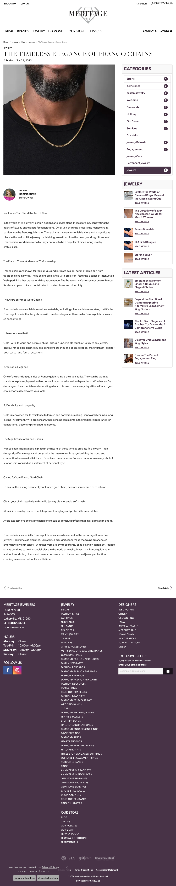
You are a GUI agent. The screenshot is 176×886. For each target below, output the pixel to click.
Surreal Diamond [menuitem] (129, 643)
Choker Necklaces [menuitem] (73, 791)
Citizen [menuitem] (123, 614)
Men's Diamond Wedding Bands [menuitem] (82, 651)
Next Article (163, 588)
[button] (9, 4)
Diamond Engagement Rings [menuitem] (79, 729)
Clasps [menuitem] (65, 708)
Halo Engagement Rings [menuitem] (77, 725)
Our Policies (69, 826)
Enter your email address (132, 665)
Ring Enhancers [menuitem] (71, 803)
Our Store (77, 31)
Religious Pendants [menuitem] (73, 799)
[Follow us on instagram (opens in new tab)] (17, 670)
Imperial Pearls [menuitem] (128, 626)
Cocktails (132, 135)
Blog (23, 42)
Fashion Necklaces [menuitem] (73, 684)
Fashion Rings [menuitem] (70, 614)
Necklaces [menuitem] (68, 622)
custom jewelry (146, 93)
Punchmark (94, 881)
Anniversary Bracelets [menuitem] (76, 770)
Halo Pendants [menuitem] (71, 750)
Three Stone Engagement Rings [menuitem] (81, 754)
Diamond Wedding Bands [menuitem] (78, 713)
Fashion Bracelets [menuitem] (73, 696)
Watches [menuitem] (66, 643)
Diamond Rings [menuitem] (71, 737)
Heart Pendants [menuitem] (71, 741)
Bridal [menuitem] (65, 610)
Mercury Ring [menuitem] (127, 630)
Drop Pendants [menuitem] (71, 795)
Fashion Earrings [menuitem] (72, 675)
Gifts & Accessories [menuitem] (74, 647)
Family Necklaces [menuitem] (72, 663)
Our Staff (67, 830)
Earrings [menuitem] (67, 618)
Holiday (146, 114)
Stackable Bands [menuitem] (72, 762)
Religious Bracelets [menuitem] (74, 692)
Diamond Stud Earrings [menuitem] (76, 700)
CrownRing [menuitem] (126, 618)
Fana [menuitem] (121, 622)
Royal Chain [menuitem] (126, 634)
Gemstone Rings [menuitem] (71, 655)
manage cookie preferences (33, 871)
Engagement (146, 149)
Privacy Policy (70, 834)
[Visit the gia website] (68, 858)
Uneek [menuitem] (122, 647)
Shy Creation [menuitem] (127, 638)
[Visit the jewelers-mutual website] (105, 858)
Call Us (65, 821)
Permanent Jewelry (138, 163)
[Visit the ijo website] (85, 858)
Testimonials (69, 842)
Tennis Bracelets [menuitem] (72, 717)
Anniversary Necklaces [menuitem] (76, 774)
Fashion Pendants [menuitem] (73, 667)
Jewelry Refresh (146, 142)
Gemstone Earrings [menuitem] (74, 787)
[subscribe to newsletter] (168, 671)
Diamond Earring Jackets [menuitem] (77, 745)
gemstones (146, 86)
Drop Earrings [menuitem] (70, 733)
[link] (25, 4)
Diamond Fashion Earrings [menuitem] (79, 671)
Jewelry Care (134, 156)
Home (5, 42)
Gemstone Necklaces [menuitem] (74, 783)
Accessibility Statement (107, 870)
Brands (23, 31)
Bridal (8, 31)
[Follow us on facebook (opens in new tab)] (7, 670)
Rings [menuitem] (64, 766)
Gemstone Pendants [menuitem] (74, 778)
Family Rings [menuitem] (69, 688)
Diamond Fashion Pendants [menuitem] (79, 680)
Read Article (142, 203)
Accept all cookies (48, 878)
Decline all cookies (24, 878)
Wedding (146, 100)
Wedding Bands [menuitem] (71, 704)
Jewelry (38, 31)
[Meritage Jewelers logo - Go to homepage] (88, 15)
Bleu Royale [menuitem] (126, 610)
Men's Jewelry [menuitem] (70, 634)
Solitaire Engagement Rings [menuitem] (79, 758)
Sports (146, 79)
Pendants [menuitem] (67, 626)
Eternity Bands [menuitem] (71, 721)
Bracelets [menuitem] (67, 630)
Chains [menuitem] (65, 638)
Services (95, 31)
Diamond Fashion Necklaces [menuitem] (80, 659)
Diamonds (56, 31)
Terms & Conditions (74, 838)
